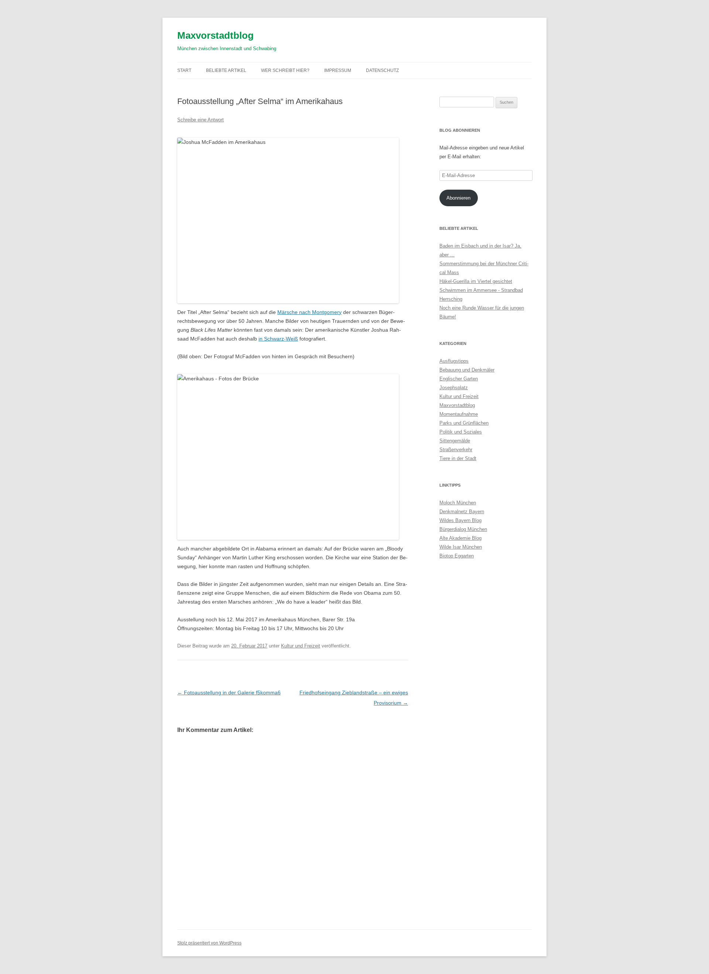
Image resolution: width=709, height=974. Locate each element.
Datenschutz (382, 70)
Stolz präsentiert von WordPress (209, 943)
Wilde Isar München (460, 547)
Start (184, 70)
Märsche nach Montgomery (309, 312)
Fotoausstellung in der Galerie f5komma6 (229, 692)
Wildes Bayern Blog (460, 520)
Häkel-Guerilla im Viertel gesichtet (475, 281)
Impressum (337, 70)
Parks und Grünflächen (464, 423)
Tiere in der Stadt (457, 458)
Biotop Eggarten (456, 556)
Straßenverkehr (455, 449)
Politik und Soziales (460, 432)
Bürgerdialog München (463, 529)
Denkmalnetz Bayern (461, 511)
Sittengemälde (454, 440)
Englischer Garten (458, 378)
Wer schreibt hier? (285, 70)
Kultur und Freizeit (300, 646)
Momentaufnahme (458, 414)
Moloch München (457, 502)
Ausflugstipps (454, 361)
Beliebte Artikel (226, 70)
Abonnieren (458, 198)
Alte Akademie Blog (460, 538)
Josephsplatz (453, 387)
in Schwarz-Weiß (278, 339)
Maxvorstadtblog (215, 35)
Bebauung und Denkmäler (466, 370)
